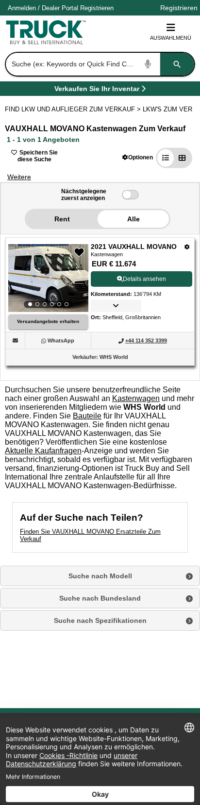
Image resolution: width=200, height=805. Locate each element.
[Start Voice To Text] (148, 64)
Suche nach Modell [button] (100, 576)
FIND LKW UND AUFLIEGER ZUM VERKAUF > (74, 109)
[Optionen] (187, 246)
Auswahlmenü (170, 38)
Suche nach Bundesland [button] (100, 598)
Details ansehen (144, 279)
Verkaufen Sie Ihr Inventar (96, 90)
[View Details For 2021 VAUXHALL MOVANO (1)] (48, 278)
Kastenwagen (136, 398)
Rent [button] (62, 219)
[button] (137, 157)
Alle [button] (133, 219)
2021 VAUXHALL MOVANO (134, 246)
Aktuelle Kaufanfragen (43, 451)
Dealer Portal (60, 8)
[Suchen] (177, 64)
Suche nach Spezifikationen (100, 620)
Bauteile (87, 416)
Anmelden (22, 8)
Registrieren (97, 8)
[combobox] (99, 64)
